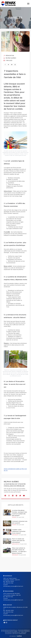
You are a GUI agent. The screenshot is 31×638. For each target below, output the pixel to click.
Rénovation (9, 55)
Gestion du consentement (19, 633)
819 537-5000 (10, 581)
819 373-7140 (9, 583)
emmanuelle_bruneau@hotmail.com (13, 586)
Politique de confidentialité (12, 632)
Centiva (19, 636)
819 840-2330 (10, 610)
